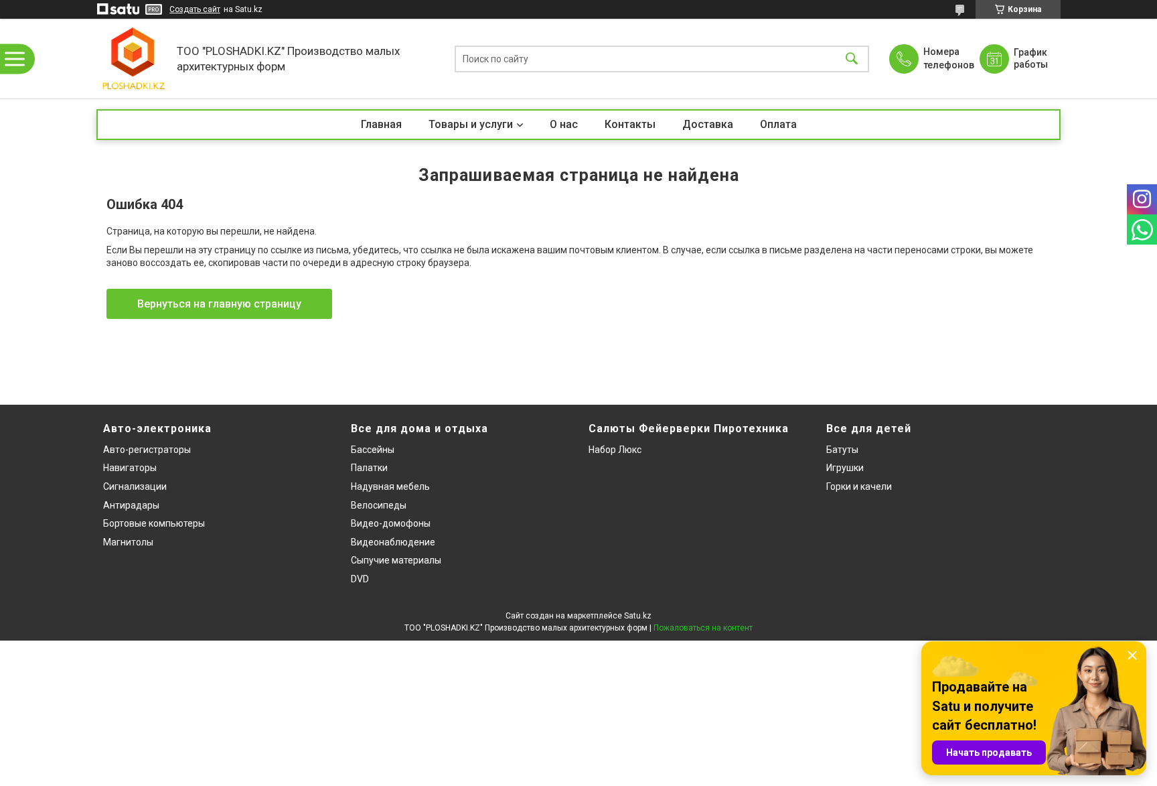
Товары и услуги (471, 124)
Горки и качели (859, 486)
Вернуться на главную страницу (219, 304)
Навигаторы (130, 467)
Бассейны (372, 449)
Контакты (630, 124)
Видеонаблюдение (393, 542)
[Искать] (852, 58)
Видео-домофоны (391, 523)
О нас (564, 124)
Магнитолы (128, 542)
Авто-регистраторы (147, 449)
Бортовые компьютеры (154, 523)
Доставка (707, 124)
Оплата (778, 124)
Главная (381, 124)
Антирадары (131, 505)
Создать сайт (194, 9)
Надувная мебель (390, 486)
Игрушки (845, 467)
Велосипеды (378, 505)
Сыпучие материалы (396, 560)
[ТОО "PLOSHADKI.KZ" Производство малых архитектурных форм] (133, 58)
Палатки (369, 467)
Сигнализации (135, 486)
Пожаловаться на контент (703, 628)
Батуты (842, 449)
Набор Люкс (615, 449)
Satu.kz (637, 615)
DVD (360, 579)
